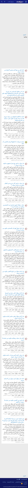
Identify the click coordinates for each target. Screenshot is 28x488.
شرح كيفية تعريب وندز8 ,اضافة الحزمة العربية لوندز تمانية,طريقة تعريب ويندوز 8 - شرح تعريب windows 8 (13, 420)
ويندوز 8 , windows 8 (20, 442)
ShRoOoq (22, 156)
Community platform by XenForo (15, 486)
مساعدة (4, 482)
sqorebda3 (23, 479)
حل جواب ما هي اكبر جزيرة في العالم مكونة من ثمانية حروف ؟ (14, 184)
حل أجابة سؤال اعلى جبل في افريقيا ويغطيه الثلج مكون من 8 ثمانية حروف (14, 294)
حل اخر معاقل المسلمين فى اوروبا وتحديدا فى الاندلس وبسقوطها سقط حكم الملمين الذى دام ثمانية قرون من (13, 93)
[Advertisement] (14, 18)
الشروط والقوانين (19, 482)
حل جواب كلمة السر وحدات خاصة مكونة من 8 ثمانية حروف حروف (13, 356)
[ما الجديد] (4, 1)
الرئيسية (25, 483)
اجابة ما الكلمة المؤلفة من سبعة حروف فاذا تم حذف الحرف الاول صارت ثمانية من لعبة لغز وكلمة (14, 118)
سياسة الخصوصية (10, 482)
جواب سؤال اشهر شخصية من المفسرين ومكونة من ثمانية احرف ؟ (13, 206)
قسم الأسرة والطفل (15, 160)
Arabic (17, 479)
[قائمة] (26, 1)
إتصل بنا (25, 482)
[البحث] (1, 1)
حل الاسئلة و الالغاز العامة (15, 88)
